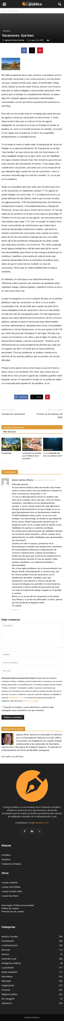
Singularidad (6, 453)
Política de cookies (10, 908)
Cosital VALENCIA (9, 895)
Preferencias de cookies (12, 911)
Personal (5, 989)
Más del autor (9, 431)
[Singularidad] (11, 444)
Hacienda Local (8, 958)
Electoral (5, 949)
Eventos (5, 954)
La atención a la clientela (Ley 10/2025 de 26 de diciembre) (31, 456)
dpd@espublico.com (16, 698)
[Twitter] (39, 831)
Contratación (7, 940)
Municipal (6, 981)
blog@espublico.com (39, 822)
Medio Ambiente (9, 972)
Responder (16, 610)
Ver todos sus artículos (12, 756)
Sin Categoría (7, 998)
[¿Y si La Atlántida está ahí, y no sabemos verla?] (53, 444)
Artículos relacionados (13, 427)
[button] (60, 4)
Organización (7, 985)
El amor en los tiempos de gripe (50, 415)
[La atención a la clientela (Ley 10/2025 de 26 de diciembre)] (32, 444)
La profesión (7, 967)
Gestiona (5, 859)
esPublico (6, 855)
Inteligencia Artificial (11, 963)
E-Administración (9, 945)
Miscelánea (6, 31)
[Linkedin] (32, 831)
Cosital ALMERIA (9, 882)
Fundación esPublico (11, 863)
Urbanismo (6, 1003)
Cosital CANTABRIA (10, 887)
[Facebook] (25, 831)
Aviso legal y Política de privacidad (17, 905)
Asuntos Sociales (9, 936)
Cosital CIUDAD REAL (11, 891)
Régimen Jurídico (9, 994)
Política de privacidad (31, 701)
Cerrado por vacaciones (13, 414)
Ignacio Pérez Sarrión (14, 40)
